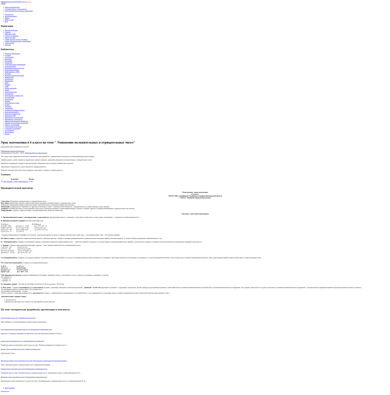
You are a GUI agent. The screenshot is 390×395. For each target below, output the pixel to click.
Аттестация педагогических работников (19, 11)
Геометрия (8, 63)
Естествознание (10, 66)
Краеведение (9, 77)
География (8, 61)
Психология (9, 94)
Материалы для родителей (14, 117)
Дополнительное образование (15, 64)
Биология (8, 59)
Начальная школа (11, 16)
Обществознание (11, 88)
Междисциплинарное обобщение (16, 121)
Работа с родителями (12, 125)
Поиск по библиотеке (12, 53)
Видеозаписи (9, 132)
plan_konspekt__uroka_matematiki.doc (15, 181)
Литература (9, 79)
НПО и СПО (9, 20)
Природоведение (11, 92)
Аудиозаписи (9, 130)
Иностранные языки (12, 70)
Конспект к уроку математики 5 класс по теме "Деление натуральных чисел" (21, 349)
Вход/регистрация (11, 30)
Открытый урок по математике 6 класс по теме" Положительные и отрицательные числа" (24, 369)
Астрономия (9, 57)
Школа (7, 18)
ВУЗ (6, 22)
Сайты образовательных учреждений (18, 41)
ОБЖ (6, 86)
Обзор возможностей (12, 7)
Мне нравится (10, 388)
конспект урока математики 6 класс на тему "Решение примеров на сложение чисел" (22, 341)
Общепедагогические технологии (16, 123)
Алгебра (8, 55)
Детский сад (9, 14)
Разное (7, 134)
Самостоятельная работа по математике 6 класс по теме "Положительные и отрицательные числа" (26, 329)
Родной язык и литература (14, 95)
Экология (8, 106)
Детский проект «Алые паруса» (16, 9)
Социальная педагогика (13, 127)
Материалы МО (10, 116)
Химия (7, 105)
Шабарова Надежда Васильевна (36, 153)
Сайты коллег (9, 43)
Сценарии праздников (12, 128)
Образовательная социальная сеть (16, 2)
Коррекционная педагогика (14, 75)
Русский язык (9, 97)
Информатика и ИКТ (12, 72)
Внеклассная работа (12, 112)
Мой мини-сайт (10, 34)
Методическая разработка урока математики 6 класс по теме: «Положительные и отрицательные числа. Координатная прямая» (34, 360)
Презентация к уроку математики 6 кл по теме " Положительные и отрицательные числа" (24, 377)
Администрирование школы (15, 110)
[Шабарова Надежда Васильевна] (12, 151)
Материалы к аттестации (13, 119)
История (8, 74)
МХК (7, 83)
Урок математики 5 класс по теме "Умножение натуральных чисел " (18, 318)
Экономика (9, 108)
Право (7, 90)
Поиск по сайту (10, 37)
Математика (9, 81)
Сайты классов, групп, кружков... (16, 39)
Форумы (8, 45)
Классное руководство (12, 114)
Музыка (7, 84)
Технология (9, 99)
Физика (7, 101)
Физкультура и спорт (12, 103)
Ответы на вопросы (12, 36)
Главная (7, 32)
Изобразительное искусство (14, 68)
